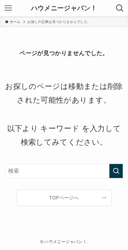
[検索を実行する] (116, 171)
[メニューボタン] (8, 8)
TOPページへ (64, 197)
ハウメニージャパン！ (64, 8)
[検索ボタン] (120, 8)
